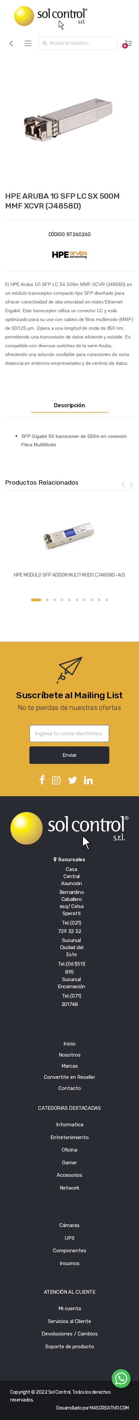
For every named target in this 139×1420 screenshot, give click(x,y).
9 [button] (99, 600)
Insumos (70, 1263)
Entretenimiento (69, 1137)
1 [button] (36, 600)
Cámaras (69, 1225)
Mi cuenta (69, 1308)
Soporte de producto (69, 1347)
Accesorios (69, 1175)
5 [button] (69, 600)
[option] (69, 120)
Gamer (69, 1163)
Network (69, 1188)
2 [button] (47, 600)
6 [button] (77, 600)
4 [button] (62, 600)
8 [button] (91, 600)
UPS (69, 1238)
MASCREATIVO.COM (109, 1408)
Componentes (69, 1251)
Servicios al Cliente (69, 1321)
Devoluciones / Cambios (69, 1334)
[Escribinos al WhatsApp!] (121, 1380)
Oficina (69, 1150)
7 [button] (84, 600)
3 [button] (54, 600)
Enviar (69, 755)
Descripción (69, 405)
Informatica (69, 1125)
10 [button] (106, 600)
